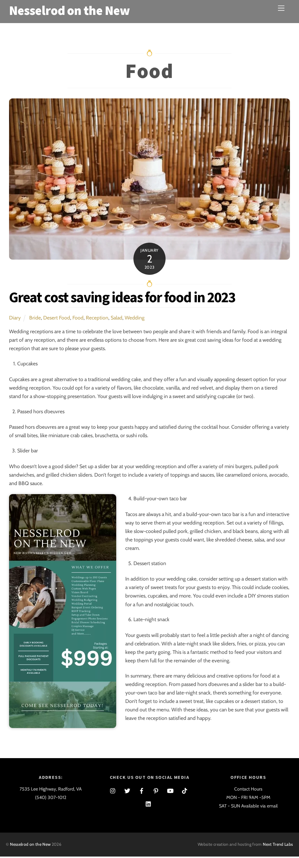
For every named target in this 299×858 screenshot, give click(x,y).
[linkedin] (148, 803)
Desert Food (56, 318)
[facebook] (141, 790)
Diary (15, 318)
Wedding (135, 318)
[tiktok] (184, 790)
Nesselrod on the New (30, 844)
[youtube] (170, 790)
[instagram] (113, 790)
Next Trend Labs (278, 844)
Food (78, 318)
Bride (35, 318)
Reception (97, 318)
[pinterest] (156, 790)
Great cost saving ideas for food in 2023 (122, 297)
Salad (116, 318)
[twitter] (127, 790)
